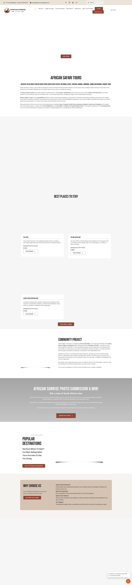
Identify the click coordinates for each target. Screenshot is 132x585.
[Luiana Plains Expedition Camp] (42, 265)
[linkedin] (73, 2)
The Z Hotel (26, 237)
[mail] (76, 2)
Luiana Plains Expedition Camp (30, 298)
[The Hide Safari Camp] (90, 204)
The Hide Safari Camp (76, 237)
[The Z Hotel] (42, 204)
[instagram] (69, 2)
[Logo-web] (15, 8)
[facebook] (66, 2)
